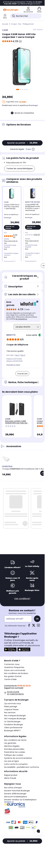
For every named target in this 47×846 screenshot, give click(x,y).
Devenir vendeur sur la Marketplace (20, 799)
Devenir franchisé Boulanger (17, 790)
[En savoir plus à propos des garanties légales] (33, 149)
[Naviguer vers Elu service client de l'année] (22, 811)
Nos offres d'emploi (13, 787)
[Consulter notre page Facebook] (29, 626)
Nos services (9, 712)
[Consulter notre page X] (33, 626)
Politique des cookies (13, 755)
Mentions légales (11, 746)
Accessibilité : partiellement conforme (21, 767)
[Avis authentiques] (28, 304)
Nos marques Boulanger (15, 715)
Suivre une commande (14, 670)
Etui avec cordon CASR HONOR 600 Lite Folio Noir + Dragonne (16, 423)
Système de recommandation (18, 758)
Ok (37, 618)
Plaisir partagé (10, 706)
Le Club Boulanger (12, 721)
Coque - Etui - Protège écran (22, 24)
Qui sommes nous (12, 703)
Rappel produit (10, 775)
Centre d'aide (10, 679)
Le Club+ (22, 102)
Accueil (5, 24)
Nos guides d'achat (13, 676)
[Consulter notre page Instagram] (38, 626)
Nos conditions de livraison (16, 673)
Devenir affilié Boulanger (15, 793)
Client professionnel (13, 727)
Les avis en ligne (11, 761)
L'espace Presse (11, 709)
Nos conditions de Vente (15, 740)
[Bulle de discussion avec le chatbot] (38, 831)
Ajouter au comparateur (24, 113)
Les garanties (10, 743)
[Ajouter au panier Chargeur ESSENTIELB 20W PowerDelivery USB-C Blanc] (42, 473)
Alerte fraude (10, 778)
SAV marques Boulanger (15, 718)
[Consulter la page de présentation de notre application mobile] (10, 649)
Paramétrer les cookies (14, 752)
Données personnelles (14, 749)
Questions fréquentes (14, 667)
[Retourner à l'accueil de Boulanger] (10, 10)
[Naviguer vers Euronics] (22, 804)
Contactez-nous (11, 664)
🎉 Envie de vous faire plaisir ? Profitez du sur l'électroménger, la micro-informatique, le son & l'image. (22, 3)
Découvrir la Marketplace (15, 796)
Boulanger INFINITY (12, 730)
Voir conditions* (22, 598)
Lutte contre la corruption (16, 764)
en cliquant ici (21, 319)
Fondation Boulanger (13, 724)
